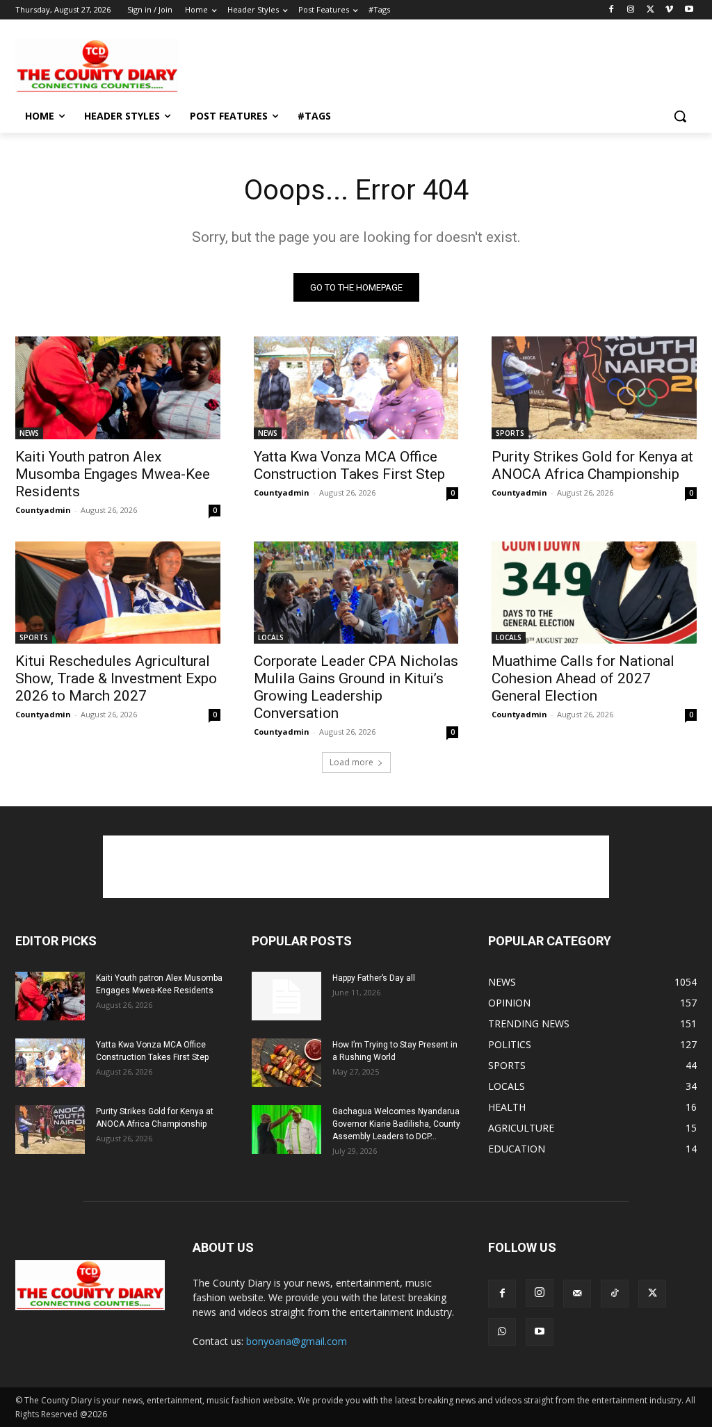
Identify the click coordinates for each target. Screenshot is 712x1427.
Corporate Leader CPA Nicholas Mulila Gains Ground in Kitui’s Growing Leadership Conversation (356, 687)
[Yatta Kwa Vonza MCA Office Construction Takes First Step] (356, 387)
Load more (351, 762)
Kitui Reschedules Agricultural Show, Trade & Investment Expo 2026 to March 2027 (116, 678)
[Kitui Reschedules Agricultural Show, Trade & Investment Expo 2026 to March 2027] (117, 592)
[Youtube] (689, 10)
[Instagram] (631, 10)
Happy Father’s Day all (373, 978)
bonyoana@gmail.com (296, 1341)
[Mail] (577, 1293)
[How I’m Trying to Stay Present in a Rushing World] (286, 1062)
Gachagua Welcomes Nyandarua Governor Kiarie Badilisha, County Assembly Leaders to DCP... (396, 1124)
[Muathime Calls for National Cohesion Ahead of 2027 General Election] (594, 592)
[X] (650, 10)
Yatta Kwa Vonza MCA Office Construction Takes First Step (349, 465)
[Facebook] (612, 10)
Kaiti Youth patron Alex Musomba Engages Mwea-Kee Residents (112, 474)
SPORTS (510, 433)
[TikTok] (615, 1293)
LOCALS (271, 637)
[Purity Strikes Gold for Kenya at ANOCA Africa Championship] (594, 387)
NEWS (29, 433)
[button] (680, 116)
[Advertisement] (341, 64)
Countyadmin (43, 510)
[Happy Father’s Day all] (286, 996)
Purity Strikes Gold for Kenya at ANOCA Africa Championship (592, 465)
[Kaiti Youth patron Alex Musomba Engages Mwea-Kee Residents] (117, 387)
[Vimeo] (669, 10)
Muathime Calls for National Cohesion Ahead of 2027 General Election (583, 678)
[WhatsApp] (502, 1332)
